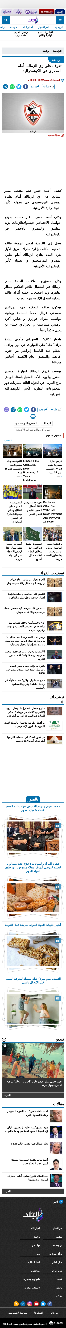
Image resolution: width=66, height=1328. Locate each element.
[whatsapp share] (12, 86)
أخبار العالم (57, 1262)
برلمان (59, 1287)
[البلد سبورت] (46, 11)
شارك (34, 86)
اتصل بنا (38, 1312)
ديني (38, 1253)
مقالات (59, 1296)
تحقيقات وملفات (32, 1287)
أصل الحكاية (34, 1262)
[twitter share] (18, 86)
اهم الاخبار (43, 27)
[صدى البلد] (33, 20)
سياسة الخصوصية (17, 1312)
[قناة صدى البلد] (60, 11)
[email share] (5, 86)
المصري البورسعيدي (26, 423)
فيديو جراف (56, 1270)
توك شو (36, 1245)
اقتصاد (59, 1279)
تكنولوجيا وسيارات (31, 1279)
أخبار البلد (28, 27)
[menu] (60, 20)
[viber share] (6, 409)
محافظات (35, 1270)
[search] (6, 20)
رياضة (45, 51)
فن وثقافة (57, 1245)
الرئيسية (58, 27)
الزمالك (47, 423)
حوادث (13, 27)
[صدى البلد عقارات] (18, 11)
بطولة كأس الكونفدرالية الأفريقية (33, 429)
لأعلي (56, 1201)
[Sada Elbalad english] (6, 11)
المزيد (7, 1095)
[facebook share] (25, 86)
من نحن (54, 1312)
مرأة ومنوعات (55, 1253)
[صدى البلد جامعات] (31, 11)
